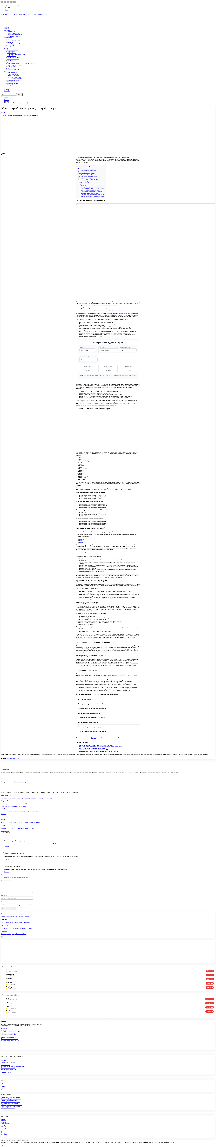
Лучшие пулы (11, 51)
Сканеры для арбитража (14, 65)
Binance (81, 539)
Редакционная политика (8, 1062)
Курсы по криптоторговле (15, 34)
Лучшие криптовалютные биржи (10, 1097)
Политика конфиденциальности (10, 1040)
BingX (2, 1083)
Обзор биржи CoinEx (13, 83)
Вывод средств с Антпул (84, 178)
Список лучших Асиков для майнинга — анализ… (15, 916)
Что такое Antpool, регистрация (86, 168)
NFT (5, 86)
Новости (6, 28)
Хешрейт (102, 347)
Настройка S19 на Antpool (87, 175)
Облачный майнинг (13, 59)
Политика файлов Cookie (8, 1068)
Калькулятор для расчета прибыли (87, 181)
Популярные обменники (14, 77)
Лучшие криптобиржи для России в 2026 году (14, 934)
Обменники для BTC (17, 78)
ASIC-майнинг (11, 56)
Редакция (6, 9)
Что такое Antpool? (85, 185)
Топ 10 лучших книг (13, 33)
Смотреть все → (108, 1016)
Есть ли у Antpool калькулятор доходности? (92, 194)
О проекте (4, 1028)
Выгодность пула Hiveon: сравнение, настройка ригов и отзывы (98, 751)
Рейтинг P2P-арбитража (8, 1108)
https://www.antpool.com (116, 310)
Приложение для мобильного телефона (88, 179)
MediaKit (3, 1060)
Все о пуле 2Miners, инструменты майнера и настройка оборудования (100, 746)
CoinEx (3, 1086)
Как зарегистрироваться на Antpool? (90, 187)
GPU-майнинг (11, 53)
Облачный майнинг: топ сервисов (10, 1102)
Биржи (6, 71)
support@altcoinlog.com (13, 1031)
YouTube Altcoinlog (12, 31)
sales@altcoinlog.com (12, 1033)
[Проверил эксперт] (4, 780)
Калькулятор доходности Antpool (89, 170)
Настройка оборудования (18, 54)
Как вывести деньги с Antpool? (88, 193)
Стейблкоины (11, 47)
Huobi (81, 542)
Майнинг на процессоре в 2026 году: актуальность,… (16, 928)
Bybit (80, 540)
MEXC (3, 1089)
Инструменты (8, 88)
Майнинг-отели (12, 60)
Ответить (6, 846)
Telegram (93, 738)
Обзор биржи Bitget (13, 80)
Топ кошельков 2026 (13, 69)
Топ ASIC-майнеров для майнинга (11, 1099)
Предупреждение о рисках (8, 1037)
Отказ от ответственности (8, 1069)
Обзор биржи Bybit (12, 81)
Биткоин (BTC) (15, 40)
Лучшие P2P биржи (13, 75)
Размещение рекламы (7, 1059)
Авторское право (5, 1065)
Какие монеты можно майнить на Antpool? (92, 188)
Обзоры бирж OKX (13, 85)
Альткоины (10, 45)
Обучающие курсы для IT (14, 36)
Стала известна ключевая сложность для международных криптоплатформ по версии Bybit (27, 798)
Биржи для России (12, 74)
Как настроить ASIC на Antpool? (89, 190)
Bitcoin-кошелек (116, 532)
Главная (6, 27)
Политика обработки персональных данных (13, 1066)
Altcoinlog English (6, 1072)
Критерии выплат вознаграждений (87, 176)
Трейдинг (7, 62)
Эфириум (10, 42)
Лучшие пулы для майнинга (9, 1100)
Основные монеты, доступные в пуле (87, 172)
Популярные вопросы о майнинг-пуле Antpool (90, 184)
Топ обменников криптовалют (9, 1103)
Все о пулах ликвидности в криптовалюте (92, 748)
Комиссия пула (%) (84, 356)
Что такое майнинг (12, 50)
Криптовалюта (8, 37)
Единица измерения (125, 347)
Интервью (7, 89)
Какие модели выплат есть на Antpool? (90, 191)
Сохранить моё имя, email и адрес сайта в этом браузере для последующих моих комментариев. (30, 905)
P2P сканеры (11, 66)
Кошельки (7, 68)
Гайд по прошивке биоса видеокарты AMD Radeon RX (16, 922)
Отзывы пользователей (83, 182)
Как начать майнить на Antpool (86, 173)
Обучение (7, 30)
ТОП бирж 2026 (12, 72)
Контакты (7, 7)
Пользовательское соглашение (9, 1039)
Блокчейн (7, 91)
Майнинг (6, 48)
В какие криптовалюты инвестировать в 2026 (14, 803)
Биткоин (9, 39)
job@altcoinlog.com (10, 1034)
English (6, 10)
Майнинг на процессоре (14, 57)
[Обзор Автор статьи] (4, 767)
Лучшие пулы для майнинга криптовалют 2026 (93, 749)
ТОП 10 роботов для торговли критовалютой (20, 63)
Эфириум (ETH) (15, 43)
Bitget (2, 1088)
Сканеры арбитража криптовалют (10, 1106)
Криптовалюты (5, 1123)
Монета (81, 347)
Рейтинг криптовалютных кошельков (11, 1105)
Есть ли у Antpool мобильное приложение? (92, 196)
